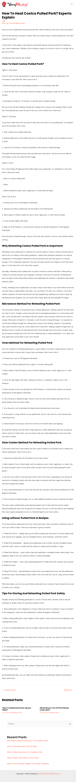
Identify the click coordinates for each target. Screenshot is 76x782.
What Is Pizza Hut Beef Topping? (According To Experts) (28, 764)
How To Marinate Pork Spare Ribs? (16, 709)
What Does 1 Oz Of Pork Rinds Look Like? (54, 709)
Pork (3, 23)
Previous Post (8, 690)
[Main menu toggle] (72, 4)
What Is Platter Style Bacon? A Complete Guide (24, 752)
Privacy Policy (44, 774)
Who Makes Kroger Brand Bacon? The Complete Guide (27, 741)
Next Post (69, 690)
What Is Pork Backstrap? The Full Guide (22, 746)
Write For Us (55, 774)
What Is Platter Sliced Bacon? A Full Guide (23, 758)
